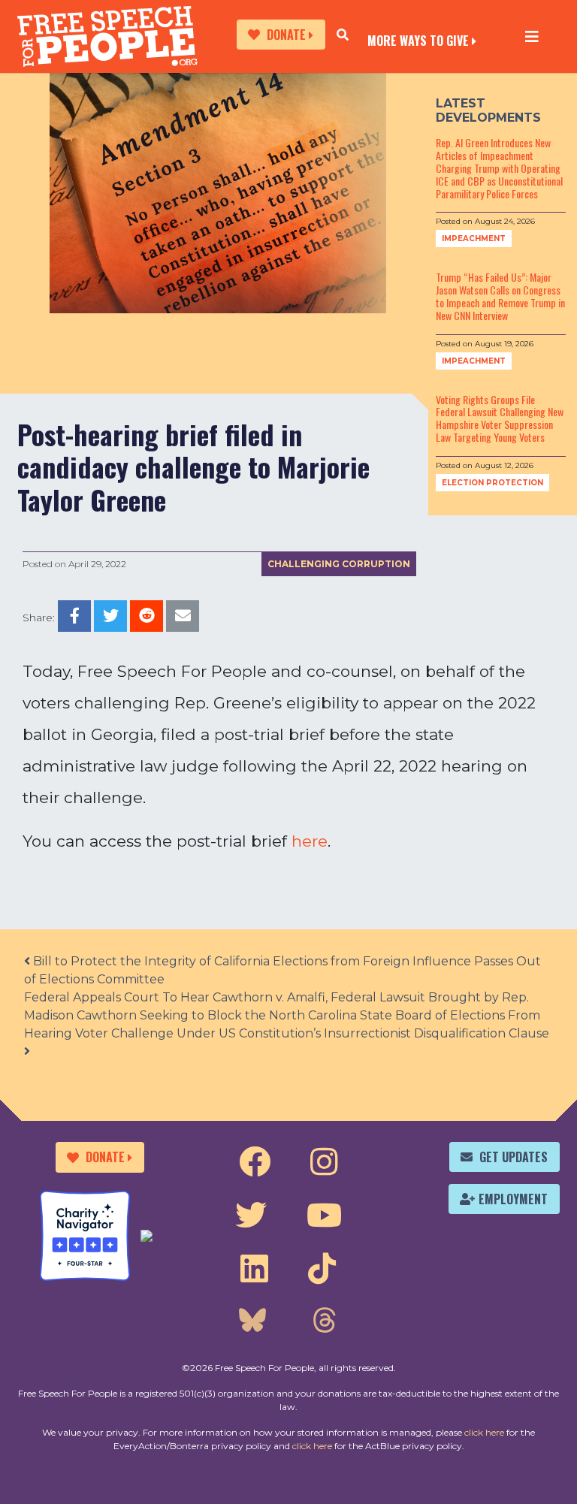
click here (484, 1432)
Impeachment (474, 238)
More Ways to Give (418, 39)
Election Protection (492, 483)
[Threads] (323, 1322)
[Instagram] (324, 1162)
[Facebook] (254, 1162)
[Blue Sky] (252, 1322)
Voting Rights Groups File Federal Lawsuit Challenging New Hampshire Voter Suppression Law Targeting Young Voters (499, 418)
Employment (513, 1199)
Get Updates (513, 1157)
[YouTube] (324, 1215)
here (310, 841)
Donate (286, 35)
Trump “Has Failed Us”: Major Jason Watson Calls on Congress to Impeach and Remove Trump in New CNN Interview (500, 295)
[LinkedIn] (254, 1269)
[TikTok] (322, 1269)
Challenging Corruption (338, 563)
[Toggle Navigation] (531, 36)
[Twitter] (250, 1215)
